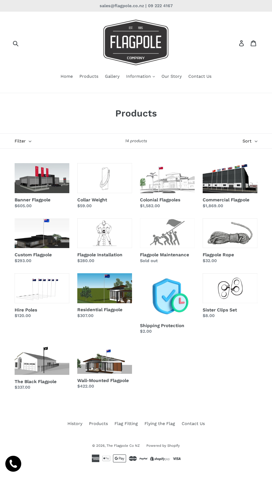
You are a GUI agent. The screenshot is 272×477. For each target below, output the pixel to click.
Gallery (112, 76)
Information (139, 76)
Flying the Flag (159, 423)
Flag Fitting (126, 423)
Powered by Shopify (163, 446)
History (74, 423)
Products (88, 76)
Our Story (172, 76)
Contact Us (199, 76)
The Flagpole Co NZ (123, 446)
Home (67, 76)
